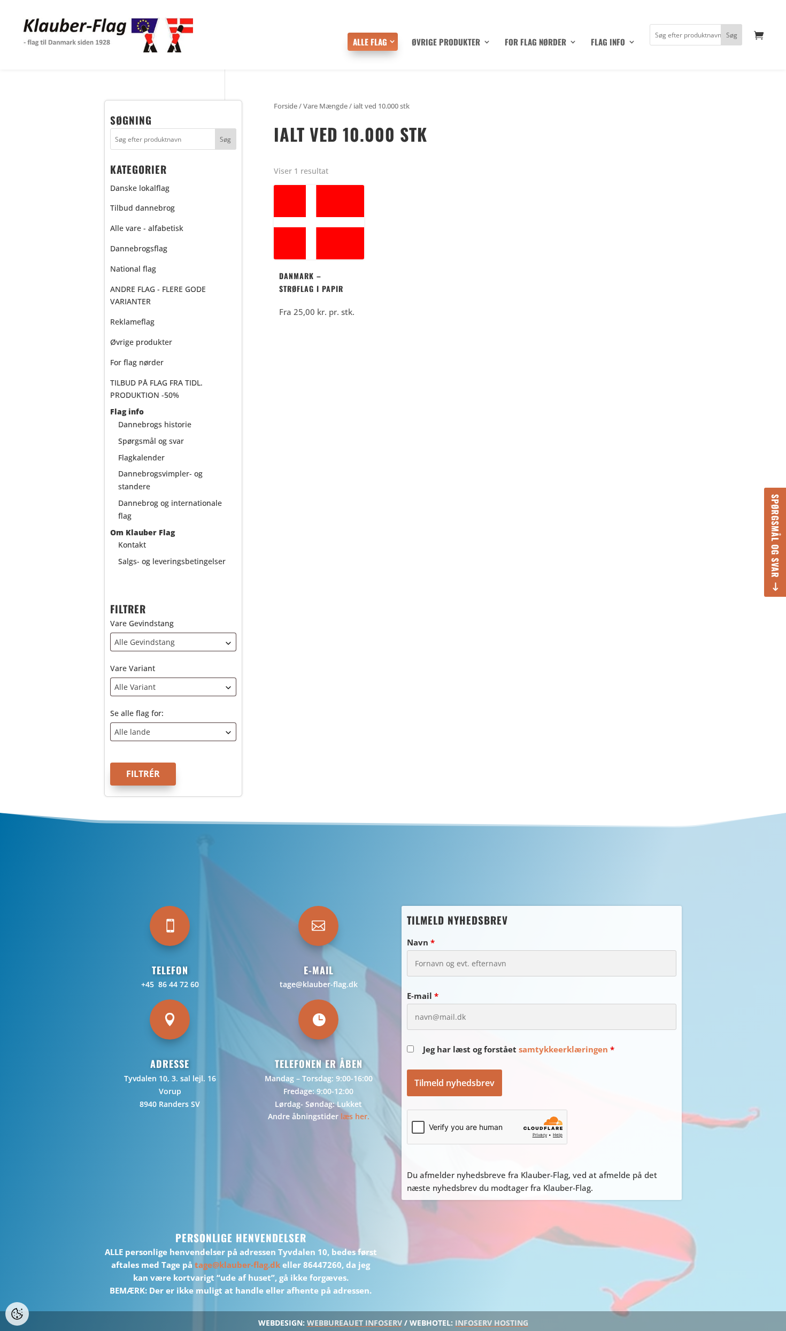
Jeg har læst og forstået (518, 1049)
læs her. (355, 1116)
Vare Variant (132, 668)
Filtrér (143, 774)
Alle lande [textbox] (132, 732)
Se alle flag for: (137, 713)
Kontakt (132, 545)
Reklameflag (132, 322)
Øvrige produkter (446, 43)
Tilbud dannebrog (142, 208)
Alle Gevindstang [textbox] (144, 642)
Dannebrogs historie (154, 424)
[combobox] (173, 642)
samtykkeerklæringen (563, 1049)
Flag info (608, 43)
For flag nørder (535, 43)
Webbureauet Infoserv (354, 1323)
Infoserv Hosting (491, 1323)
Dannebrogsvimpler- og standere (160, 479)
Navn (421, 942)
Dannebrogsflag (138, 248)
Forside (285, 106)
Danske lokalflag (139, 188)
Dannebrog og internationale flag (170, 509)
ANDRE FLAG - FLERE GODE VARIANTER (158, 295)
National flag (133, 269)
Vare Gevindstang (142, 623)
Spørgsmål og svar (775, 536)
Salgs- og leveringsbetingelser (172, 561)
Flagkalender (141, 457)
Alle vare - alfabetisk (146, 228)
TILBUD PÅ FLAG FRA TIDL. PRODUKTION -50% (156, 389)
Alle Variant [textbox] (135, 687)
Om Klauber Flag (142, 532)
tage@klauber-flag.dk (319, 984)
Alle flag (370, 42)
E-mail (422, 995)
